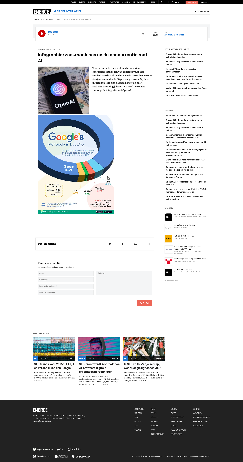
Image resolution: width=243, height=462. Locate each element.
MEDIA (136, 418)
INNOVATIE (137, 430)
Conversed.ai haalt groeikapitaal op (182, 84)
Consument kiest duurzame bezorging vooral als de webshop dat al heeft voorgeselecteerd (186, 152)
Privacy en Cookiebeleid (152, 457)
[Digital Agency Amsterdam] (43, 449)
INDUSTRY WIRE (176, 434)
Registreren (192, 2)
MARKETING (138, 413)
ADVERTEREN (198, 426)
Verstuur (144, 303)
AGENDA (174, 409)
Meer (152, 2)
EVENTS (154, 413)
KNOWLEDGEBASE (157, 434)
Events (82, 2)
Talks (73, 2)
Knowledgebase (140, 2)
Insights (92, 2)
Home (35, 19)
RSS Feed (136, 457)
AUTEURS (154, 422)
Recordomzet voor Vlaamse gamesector (184, 116)
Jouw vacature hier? (171, 281)
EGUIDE (173, 426)
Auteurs (103, 2)
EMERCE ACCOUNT (177, 418)
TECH (136, 426)
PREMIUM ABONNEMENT (201, 418)
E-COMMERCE (139, 409)
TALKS (153, 409)
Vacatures (114, 2)
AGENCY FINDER (176, 422)
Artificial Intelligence (45, 19)
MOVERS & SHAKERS (178, 430)
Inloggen (204, 2)
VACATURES (197, 413)
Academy (126, 2)
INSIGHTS (154, 418)
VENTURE (137, 422)
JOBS (153, 430)
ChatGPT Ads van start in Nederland (182, 96)
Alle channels (201, 12)
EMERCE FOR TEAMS (200, 422)
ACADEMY (154, 426)
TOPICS (173, 413)
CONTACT (196, 409)
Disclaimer (169, 457)
